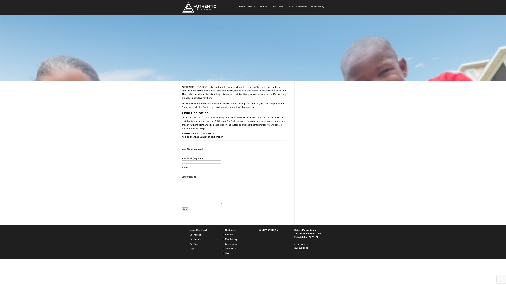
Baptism (229, 234)
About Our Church (198, 230)
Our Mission (195, 234)
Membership (231, 239)
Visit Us (251, 7)
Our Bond (194, 244)
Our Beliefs (195, 239)
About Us (262, 7)
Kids (191, 248)
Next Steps (278, 7)
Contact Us (301, 7)
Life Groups (231, 244)
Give (291, 7)
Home (242, 7)
